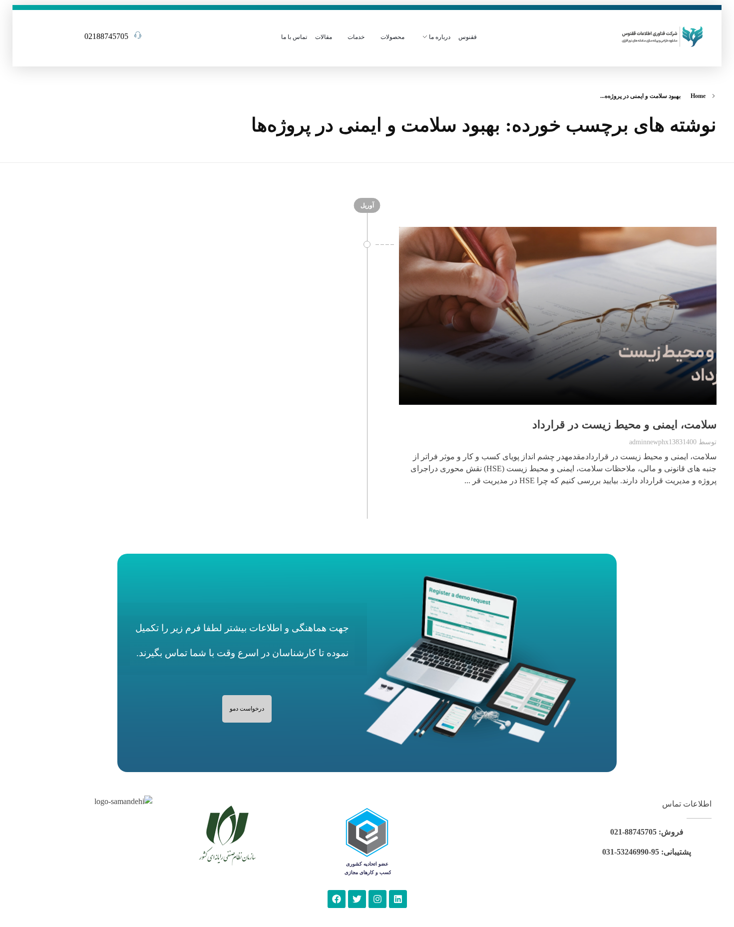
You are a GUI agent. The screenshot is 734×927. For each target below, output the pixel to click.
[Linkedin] (398, 899)
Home (698, 95)
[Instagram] (377, 899)
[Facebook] (337, 899)
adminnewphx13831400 (663, 442)
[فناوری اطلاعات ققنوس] (662, 35)
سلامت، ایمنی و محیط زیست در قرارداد (624, 424)
